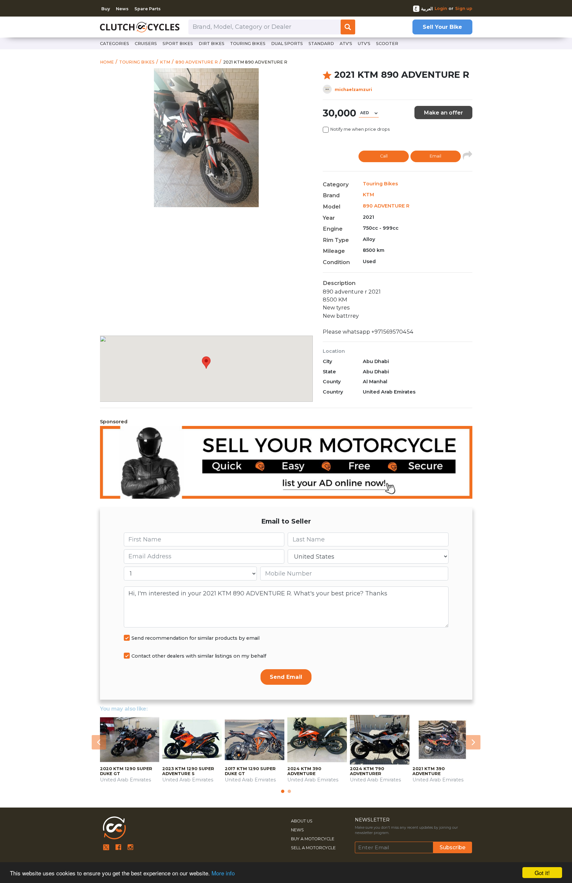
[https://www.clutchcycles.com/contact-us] (286, 462)
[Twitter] (106, 846)
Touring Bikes (380, 184)
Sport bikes (178, 43)
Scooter (387, 43)
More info (223, 873)
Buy (105, 8)
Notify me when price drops (360, 129)
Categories (114, 43)
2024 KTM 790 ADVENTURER (367, 771)
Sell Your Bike (442, 26)
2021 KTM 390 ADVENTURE (428, 771)
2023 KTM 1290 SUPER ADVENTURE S (188, 771)
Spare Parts (147, 8)
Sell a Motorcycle (313, 847)
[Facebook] (118, 846)
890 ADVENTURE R (386, 206)
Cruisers (146, 43)
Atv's (346, 43)
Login (441, 8)
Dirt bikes (211, 43)
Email (435, 156)
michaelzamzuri (353, 89)
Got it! (542, 872)
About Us (301, 820)
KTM (368, 195)
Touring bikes (247, 43)
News (122, 8)
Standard (321, 43)
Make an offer (443, 112)
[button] (99, 742)
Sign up (463, 8)
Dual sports (287, 43)
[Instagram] (130, 846)
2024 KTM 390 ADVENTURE (304, 771)
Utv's (364, 43)
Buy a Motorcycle (312, 838)
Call (384, 156)
